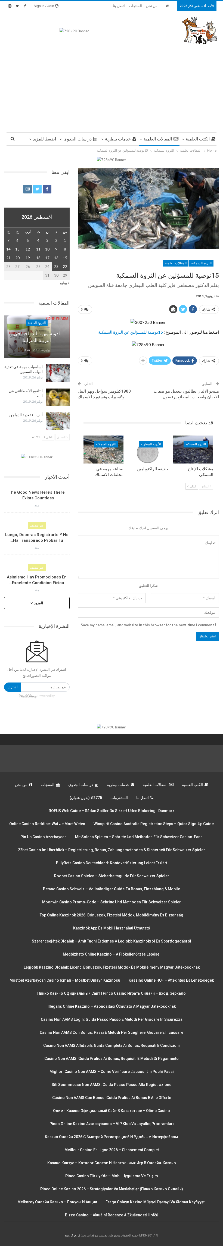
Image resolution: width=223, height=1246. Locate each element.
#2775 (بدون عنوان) (86, 798)
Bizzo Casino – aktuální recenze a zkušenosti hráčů (111, 1215)
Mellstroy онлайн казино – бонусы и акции (57, 1202)
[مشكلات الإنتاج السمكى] (193, 450)
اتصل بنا (119, 6)
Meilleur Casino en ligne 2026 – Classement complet (111, 1150)
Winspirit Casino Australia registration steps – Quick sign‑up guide (154, 824)
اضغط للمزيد (44, 139)
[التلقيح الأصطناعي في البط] (58, 397)
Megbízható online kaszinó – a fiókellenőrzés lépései (111, 954)
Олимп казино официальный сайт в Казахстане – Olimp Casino (111, 1111)
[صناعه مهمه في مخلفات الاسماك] (103, 450)
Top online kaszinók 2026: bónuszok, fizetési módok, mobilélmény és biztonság (111, 915)
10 (47, 249)
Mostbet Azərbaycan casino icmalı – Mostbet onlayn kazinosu (65, 980)
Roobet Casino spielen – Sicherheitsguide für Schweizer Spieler (111, 876)
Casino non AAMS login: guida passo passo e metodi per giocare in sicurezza (111, 1019)
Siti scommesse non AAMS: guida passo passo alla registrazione (111, 1084)
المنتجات (135, 6)
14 (8, 249)
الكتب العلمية (198, 139)
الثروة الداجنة (37, 323)
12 (28, 249)
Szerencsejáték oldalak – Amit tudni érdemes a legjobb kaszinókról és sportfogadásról (111, 941)
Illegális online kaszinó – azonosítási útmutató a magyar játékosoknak (112, 1006)
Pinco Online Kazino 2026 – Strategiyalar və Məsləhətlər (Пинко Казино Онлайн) (111, 1189)
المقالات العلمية (158, 139)
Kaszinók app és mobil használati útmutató (111, 928)
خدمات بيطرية (118, 139)
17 (47, 258)
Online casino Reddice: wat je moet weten (47, 824)
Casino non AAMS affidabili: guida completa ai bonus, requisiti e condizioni (111, 1045)
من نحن (151, 6)
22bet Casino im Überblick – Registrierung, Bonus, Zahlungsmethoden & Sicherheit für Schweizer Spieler (111, 850)
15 (65, 258)
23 (56, 266)
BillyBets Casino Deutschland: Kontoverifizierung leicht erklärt (111, 863)
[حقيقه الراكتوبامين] (148, 450)
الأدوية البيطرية (151, 444)
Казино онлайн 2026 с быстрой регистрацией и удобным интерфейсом (111, 1137)
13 (17, 249)
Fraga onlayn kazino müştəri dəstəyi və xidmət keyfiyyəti (156, 1202)
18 (38, 258)
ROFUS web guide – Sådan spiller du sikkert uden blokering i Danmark (111, 811)
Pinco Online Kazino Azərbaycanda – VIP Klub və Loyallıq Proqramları (111, 1124)
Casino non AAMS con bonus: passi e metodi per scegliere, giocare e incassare (111, 1032)
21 (8, 258)
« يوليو (65, 283)
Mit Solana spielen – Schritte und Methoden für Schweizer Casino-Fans (139, 837)
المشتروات (119, 798)
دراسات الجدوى (77, 139)
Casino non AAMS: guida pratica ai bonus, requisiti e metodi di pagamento (111, 1058)
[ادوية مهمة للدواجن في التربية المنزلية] (37, 336)
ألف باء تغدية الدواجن (26, 415)
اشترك (13, 687)
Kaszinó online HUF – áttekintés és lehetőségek (171, 980)
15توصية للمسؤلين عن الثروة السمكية (130, 332)
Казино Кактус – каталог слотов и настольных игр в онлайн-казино (111, 1163)
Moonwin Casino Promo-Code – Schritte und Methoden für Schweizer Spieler (111, 902)
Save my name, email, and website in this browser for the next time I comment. (147, 625)
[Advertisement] (111, 86)
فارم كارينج (72, 1235)
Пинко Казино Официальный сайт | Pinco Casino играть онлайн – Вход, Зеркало (111, 993)
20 (17, 258)
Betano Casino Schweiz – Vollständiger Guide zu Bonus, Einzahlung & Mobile (111, 889)
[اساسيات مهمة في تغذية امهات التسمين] (58, 373)
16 (56, 258)
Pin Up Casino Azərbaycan (43, 837)
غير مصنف (37, 525)
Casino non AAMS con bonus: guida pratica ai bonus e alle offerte (111, 1097)
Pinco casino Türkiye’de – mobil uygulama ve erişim (111, 1176)
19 (28, 258)
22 (65, 266)
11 (38, 249)
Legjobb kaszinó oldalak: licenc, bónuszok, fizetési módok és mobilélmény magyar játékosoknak (112, 967)
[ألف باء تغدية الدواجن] (58, 421)
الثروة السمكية (201, 263)
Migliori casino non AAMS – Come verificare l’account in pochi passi (111, 1071)
